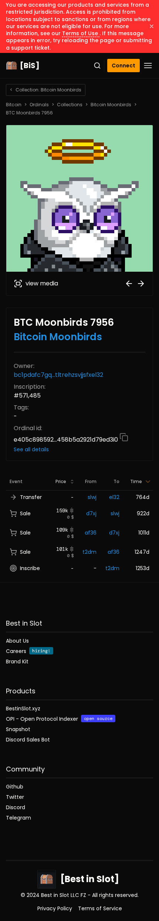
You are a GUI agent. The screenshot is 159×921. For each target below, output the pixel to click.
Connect (123, 65)
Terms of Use (80, 33)
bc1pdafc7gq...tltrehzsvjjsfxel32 (58, 375)
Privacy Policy (54, 908)
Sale (25, 513)
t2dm (89, 552)
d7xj (91, 513)
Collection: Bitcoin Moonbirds (45, 90)
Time (136, 481)
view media (42, 283)
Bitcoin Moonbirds (111, 105)
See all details (31, 449)
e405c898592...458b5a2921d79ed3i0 (66, 439)
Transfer (31, 497)
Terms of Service (100, 908)
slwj (92, 497)
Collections (69, 105)
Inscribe (30, 568)
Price (60, 481)
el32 (114, 497)
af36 (91, 532)
